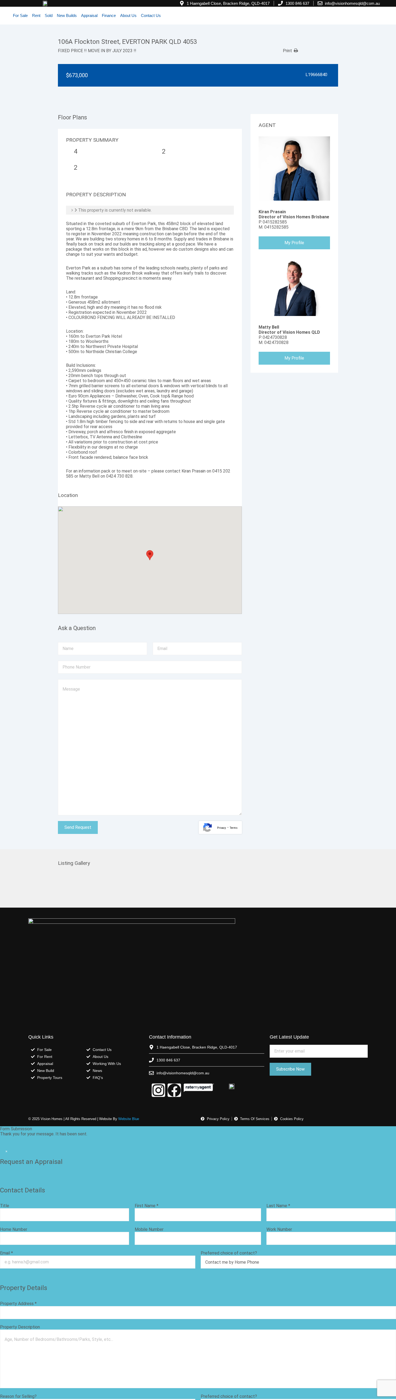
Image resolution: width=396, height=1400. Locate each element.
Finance (109, 15)
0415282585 (275, 222)
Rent (36, 15)
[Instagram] (158, 1090)
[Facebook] (174, 1090)
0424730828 (275, 337)
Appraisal (89, 15)
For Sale (20, 15)
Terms (234, 827)
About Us (128, 15)
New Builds (67, 15)
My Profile (294, 242)
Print (287, 50)
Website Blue (128, 1119)
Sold (49, 15)
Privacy (221, 827)
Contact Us (151, 15)
